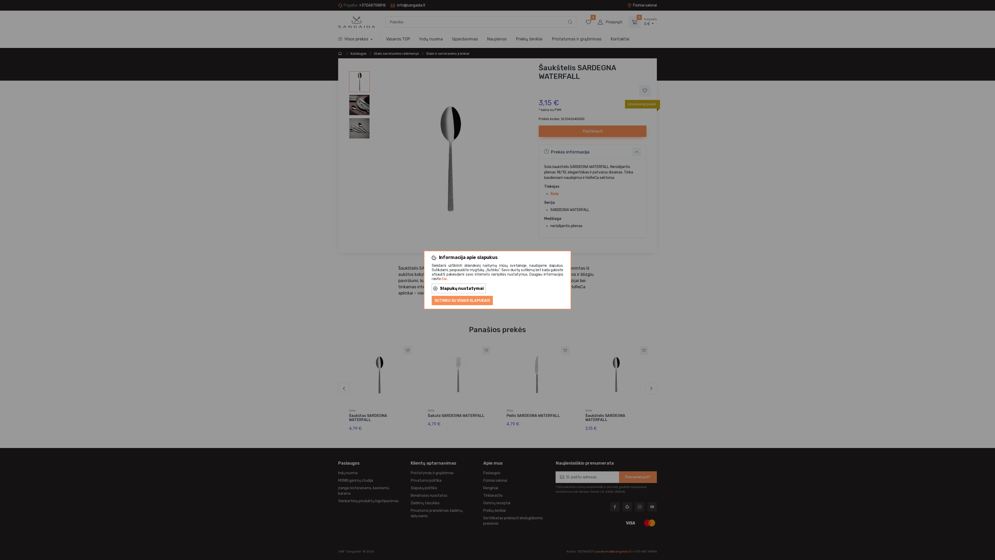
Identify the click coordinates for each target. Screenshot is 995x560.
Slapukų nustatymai (462, 288)
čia (444, 279)
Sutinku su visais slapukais (462, 300)
